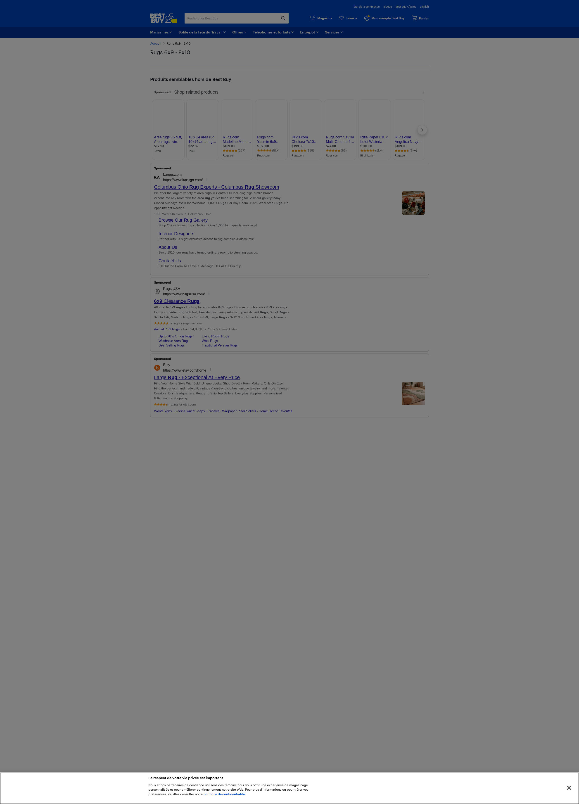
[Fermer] (569, 788)
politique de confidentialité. (225, 794)
